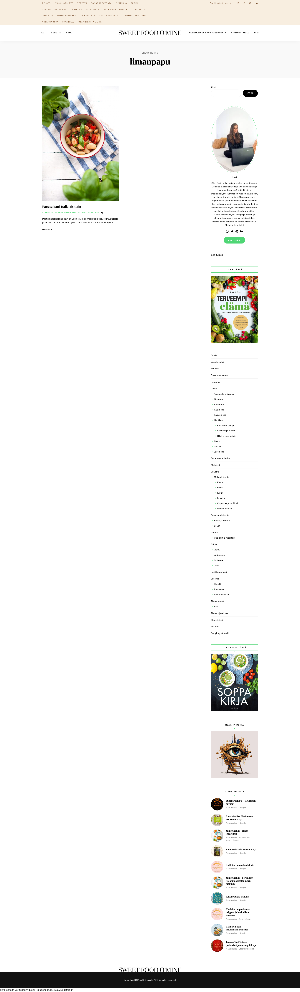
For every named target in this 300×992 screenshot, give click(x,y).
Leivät (217, 526)
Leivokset (222, 498)
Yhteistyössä (50, 22)
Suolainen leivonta (115, 9)
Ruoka (214, 388)
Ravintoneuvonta (219, 375)
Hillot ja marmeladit (226, 436)
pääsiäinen (219, 555)
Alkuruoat (48, 213)
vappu (217, 549)
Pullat (220, 487)
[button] (293, 4)
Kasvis (60, 213)
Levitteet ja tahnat (226, 430)
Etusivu (214, 355)
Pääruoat (71, 213)
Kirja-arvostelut (221, 594)
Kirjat (216, 606)
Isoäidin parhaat (67, 16)
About (70, 33)
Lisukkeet (218, 420)
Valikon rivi (227, 231)
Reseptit (56, 33)
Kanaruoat (219, 404)
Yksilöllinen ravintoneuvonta (207, 33)
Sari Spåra (217, 255)
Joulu (216, 565)
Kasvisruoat (220, 415)
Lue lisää (234, 240)
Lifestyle (86, 16)
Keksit (220, 493)
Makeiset (77, 9)
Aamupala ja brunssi (224, 394)
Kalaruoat (219, 409)
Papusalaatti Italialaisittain (61, 207)
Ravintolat (219, 589)
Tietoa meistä (107, 16)
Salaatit (94, 213)
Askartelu (68, 22)
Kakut (220, 482)
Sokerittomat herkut (55, 9)
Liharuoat (218, 399)
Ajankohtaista (240, 33)
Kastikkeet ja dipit (225, 425)
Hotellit (217, 584)
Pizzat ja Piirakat (222, 520)
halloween (219, 560)
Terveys (215, 368)
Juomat (138, 9)
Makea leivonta (221, 477)
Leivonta (91, 9)
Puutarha (215, 382)
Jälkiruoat (219, 451)
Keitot (217, 441)
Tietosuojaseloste (134, 16)
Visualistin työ (217, 362)
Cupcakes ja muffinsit (227, 503)
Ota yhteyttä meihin (90, 22)
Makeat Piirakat (224, 508)
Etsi (213, 87)
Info (256, 33)
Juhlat (46, 16)
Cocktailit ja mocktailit (224, 538)
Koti (43, 33)
